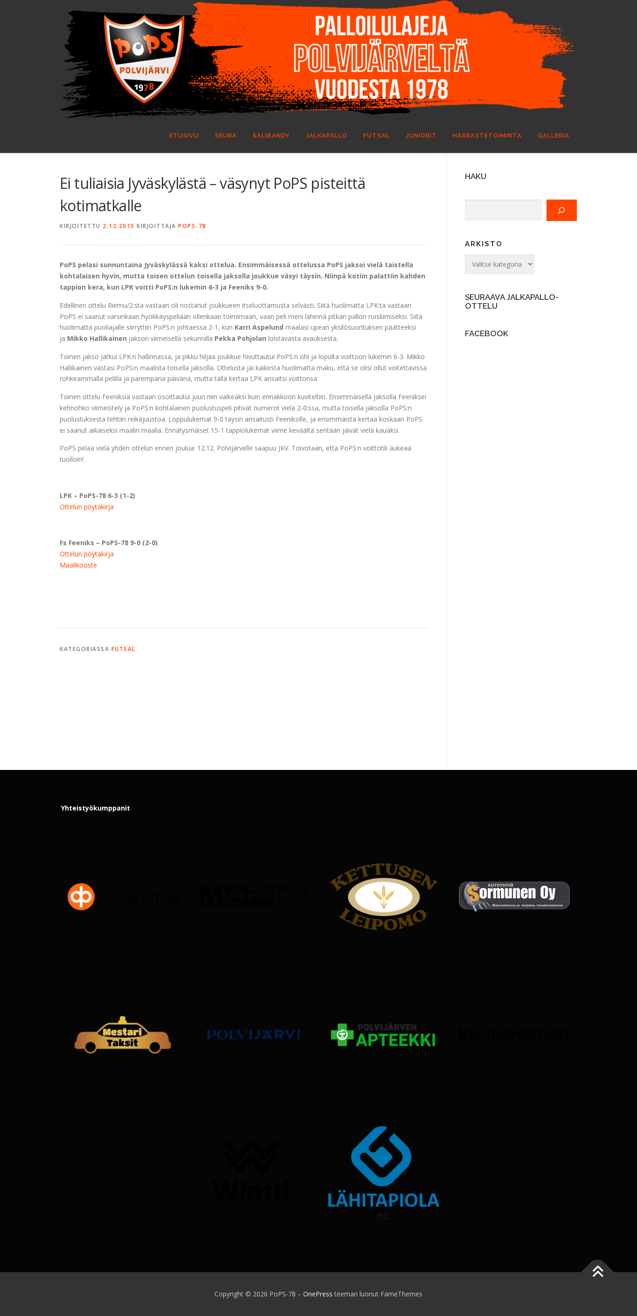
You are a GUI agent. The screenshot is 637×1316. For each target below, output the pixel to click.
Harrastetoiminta (487, 135)
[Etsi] (562, 211)
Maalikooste (78, 565)
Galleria (553, 135)
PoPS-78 (192, 226)
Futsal (376, 135)
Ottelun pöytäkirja (87, 506)
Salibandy (271, 135)
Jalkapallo (326, 135)
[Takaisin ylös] (597, 1272)
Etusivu (184, 135)
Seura (226, 135)
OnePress (317, 1293)
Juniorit (421, 135)
